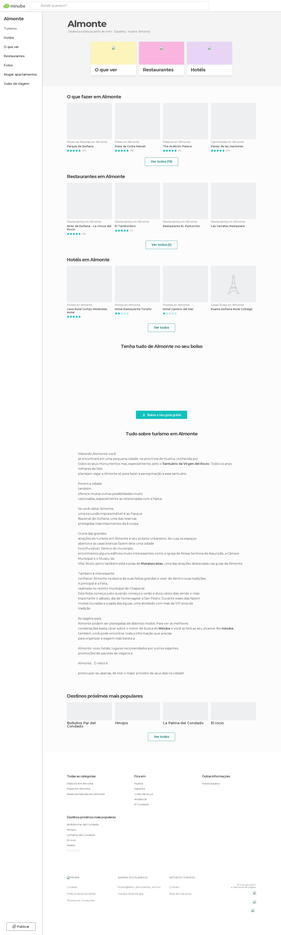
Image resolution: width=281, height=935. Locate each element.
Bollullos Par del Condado (81, 725)
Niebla (71, 845)
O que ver (11, 47)
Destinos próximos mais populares (104, 696)
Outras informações (216, 776)
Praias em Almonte (78, 788)
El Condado (141, 804)
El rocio (217, 723)
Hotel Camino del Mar (178, 309)
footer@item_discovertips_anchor (139, 887)
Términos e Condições (81, 900)
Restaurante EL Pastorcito (181, 226)
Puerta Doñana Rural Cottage (231, 309)
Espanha (139, 788)
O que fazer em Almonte (94, 96)
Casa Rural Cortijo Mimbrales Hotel (87, 311)
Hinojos (121, 723)
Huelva (138, 783)
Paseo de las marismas (227, 146)
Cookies (72, 887)
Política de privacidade (81, 893)
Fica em (139, 776)
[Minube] (14, 6)
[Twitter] (241, 879)
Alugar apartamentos (20, 74)
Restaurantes (14, 56)
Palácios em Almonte (80, 783)
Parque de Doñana (80, 146)
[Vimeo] (247, 879)
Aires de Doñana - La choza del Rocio (89, 228)
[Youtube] (253, 879)
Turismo (10, 28)
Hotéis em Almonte (88, 259)
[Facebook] (234, 879)
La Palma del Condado (183, 723)
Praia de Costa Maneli (130, 146)
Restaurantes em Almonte (96, 176)
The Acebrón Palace (177, 146)
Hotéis (9, 38)
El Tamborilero (125, 226)
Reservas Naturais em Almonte (86, 794)
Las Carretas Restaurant (228, 226)
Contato (174, 887)
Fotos (8, 65)
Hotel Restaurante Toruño (133, 309)
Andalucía (140, 799)
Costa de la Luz (143, 794)
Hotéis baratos (211, 783)
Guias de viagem (16, 84)
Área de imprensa (180, 893)
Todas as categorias (81, 776)
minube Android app (131, 893)
